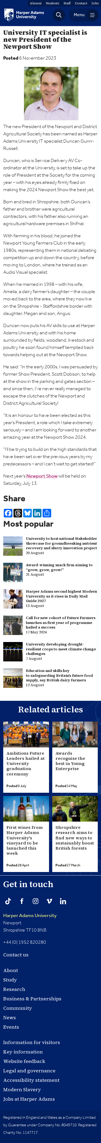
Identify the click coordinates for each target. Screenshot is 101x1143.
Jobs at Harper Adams (29, 1099)
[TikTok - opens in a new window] (8, 901)
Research (14, 989)
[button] (59, 15)
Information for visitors (31, 1042)
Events (11, 1027)
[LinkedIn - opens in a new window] (63, 901)
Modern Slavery (22, 1089)
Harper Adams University (30, 915)
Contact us (16, 954)
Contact (81, 3)
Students (52, 3)
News (9, 1017)
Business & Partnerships (32, 998)
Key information (23, 1051)
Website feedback (24, 1061)
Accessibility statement (31, 1080)
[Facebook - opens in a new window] (21, 901)
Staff (67, 3)
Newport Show (42, 476)
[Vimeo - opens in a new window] (49, 901)
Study (10, 979)
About (10, 970)
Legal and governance (29, 1070)
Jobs (95, 3)
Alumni (35, 3)
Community (17, 1008)
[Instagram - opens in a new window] (35, 901)
